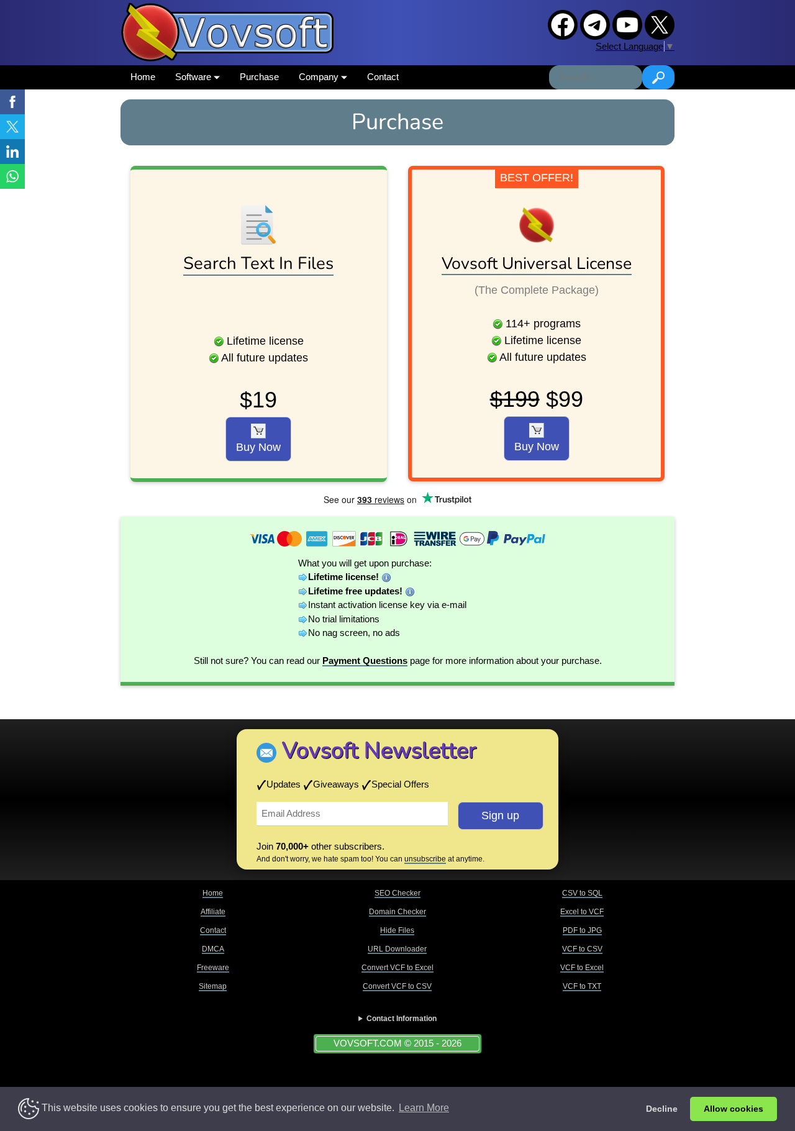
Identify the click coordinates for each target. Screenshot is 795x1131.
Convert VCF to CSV (397, 986)
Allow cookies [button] (733, 1109)
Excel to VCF (582, 911)
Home (142, 76)
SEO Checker (397, 893)
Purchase (259, 76)
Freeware (213, 967)
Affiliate (213, 911)
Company (320, 76)
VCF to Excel (582, 967)
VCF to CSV (582, 949)
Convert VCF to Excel (397, 967)
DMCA (213, 949)
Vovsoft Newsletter (379, 750)
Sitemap (213, 986)
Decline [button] (662, 1109)
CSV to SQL (582, 893)
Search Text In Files (258, 263)
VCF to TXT (582, 986)
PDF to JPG (582, 930)
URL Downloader (397, 949)
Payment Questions (364, 660)
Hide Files (397, 930)
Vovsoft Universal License (537, 263)
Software (194, 76)
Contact (383, 76)
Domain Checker (397, 911)
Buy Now (258, 447)
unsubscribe (425, 859)
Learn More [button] (424, 1107)
